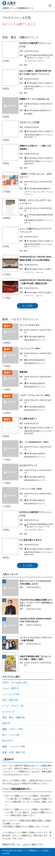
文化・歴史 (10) (10, 700)
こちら (15, 783)
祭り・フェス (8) (10, 734)
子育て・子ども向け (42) (14, 682)
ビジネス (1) (8, 711)
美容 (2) (6, 723)
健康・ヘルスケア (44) (13, 746)
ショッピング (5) (10, 694)
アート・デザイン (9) (13, 705)
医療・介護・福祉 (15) (13, 752)
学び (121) (7, 740)
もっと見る (27, 305)
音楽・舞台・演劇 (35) (13, 717)
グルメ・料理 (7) (10, 688)
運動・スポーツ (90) (12, 729)
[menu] (50, 5)
